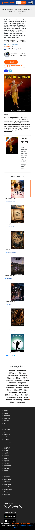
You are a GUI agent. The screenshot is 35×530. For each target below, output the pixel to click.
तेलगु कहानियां (7, 494)
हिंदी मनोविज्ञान (19, 387)
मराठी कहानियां (7, 482)
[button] (19, 2)
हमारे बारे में (6, 410)
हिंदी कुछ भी (12, 402)
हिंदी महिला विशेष (18, 380)
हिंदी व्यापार (19, 397)
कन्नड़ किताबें (7, 468)
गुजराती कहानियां (7, 479)
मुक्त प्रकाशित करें (22, 3)
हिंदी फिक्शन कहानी (14, 44)
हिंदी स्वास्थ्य (26, 387)
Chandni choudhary (11, 201)
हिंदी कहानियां (7, 477)
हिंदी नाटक (26, 380)
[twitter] (13, 506)
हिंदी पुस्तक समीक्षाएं (19, 395)
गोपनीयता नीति (7, 416)
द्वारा (6, 201)
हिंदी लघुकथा (12, 370)
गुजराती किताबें (7, 453)
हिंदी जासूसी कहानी (22, 383)
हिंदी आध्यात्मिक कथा (21, 370)
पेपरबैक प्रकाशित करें (8, 442)
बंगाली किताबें (6, 463)
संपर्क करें (6, 413)
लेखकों (5, 437)
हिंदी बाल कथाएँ (23, 375)
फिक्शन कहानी (23, 55)
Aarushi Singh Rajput (11, 330)
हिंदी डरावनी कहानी (13, 392)
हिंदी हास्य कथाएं (10, 378)
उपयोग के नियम (7, 418)
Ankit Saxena (9, 278)
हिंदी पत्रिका (18, 378)
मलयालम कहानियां (8, 489)
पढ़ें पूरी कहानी (11, 62)
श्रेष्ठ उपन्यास (7, 432)
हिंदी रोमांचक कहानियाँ (23, 385)
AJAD (6, 44)
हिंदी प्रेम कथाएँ (12, 383)
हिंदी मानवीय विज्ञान (10, 387)
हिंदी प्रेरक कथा (22, 373)
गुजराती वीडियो (7, 434)
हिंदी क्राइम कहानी (21, 402)
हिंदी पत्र (26, 390)
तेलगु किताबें (6, 460)
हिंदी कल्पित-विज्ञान (11, 397)
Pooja (9, 304)
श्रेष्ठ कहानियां (7, 429)
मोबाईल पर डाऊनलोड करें (16, 66)
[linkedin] (20, 506)
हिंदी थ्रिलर (27, 395)
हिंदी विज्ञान (26, 400)
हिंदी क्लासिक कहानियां (13, 375)
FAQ (5, 423)
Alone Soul (10, 355)
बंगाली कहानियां (7, 487)
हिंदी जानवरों (9, 400)
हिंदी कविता (25, 378)
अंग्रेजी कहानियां (7, 484)
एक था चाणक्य (24, 140)
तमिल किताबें (6, 458)
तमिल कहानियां (7, 492)
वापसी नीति (6, 421)
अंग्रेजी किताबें (7, 448)
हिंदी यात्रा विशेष (9, 380)
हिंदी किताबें (6, 450)
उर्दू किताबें (6, 470)
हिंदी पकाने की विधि (18, 390)
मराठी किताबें (6, 455)
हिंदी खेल (26, 397)
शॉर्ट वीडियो (6, 439)
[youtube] (16, 506)
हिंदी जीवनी (9, 390)
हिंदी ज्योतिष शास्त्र (18, 400)
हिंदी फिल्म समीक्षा (22, 392)
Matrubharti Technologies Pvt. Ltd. (22, 523)
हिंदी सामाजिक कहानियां (12, 385)
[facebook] (5, 506)
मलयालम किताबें (7, 465)
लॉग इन (30, 3)
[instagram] (9, 506)
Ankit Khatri (11, 227)
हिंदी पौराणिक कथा (9, 395)
